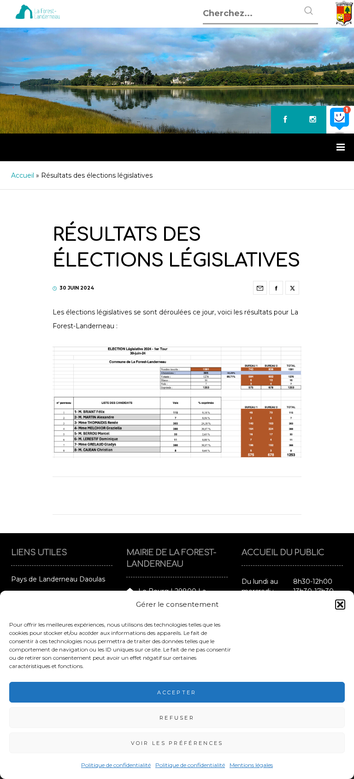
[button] (340, 604)
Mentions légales (251, 765)
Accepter (176, 692)
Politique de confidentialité (116, 765)
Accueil (22, 175)
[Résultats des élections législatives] (260, 288)
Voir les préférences (177, 743)
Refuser (177, 718)
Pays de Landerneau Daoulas (58, 579)
